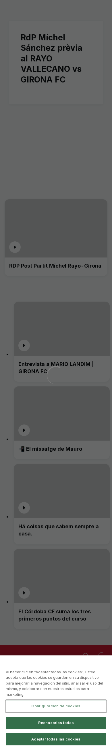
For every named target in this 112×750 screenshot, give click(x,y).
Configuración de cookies (55, 706)
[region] (56, 702)
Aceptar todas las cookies (55, 739)
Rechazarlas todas (56, 722)
